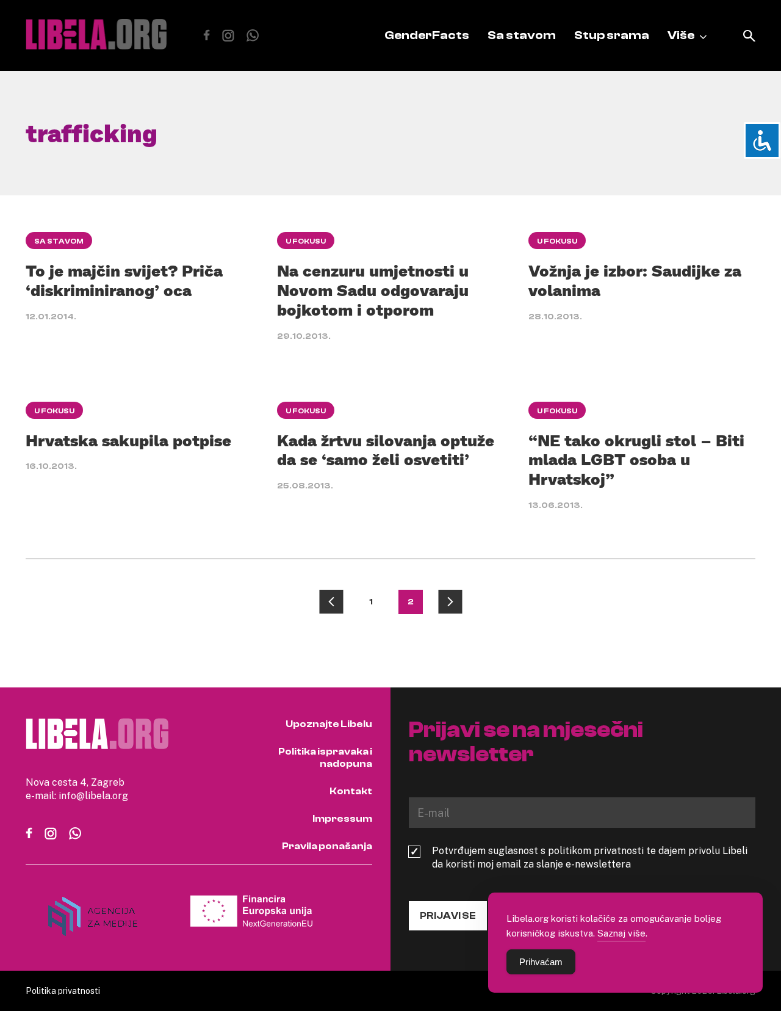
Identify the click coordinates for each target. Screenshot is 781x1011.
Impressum (342, 818)
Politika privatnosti (63, 990)
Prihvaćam (541, 962)
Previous (331, 602)
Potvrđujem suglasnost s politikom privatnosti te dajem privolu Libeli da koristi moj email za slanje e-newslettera (589, 857)
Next (450, 602)
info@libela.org (93, 795)
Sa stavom (522, 35)
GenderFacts (426, 35)
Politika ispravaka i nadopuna (325, 757)
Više (681, 35)
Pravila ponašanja (327, 846)
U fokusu (306, 241)
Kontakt (350, 791)
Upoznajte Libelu (329, 724)
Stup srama (611, 35)
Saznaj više (621, 932)
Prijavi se (448, 915)
